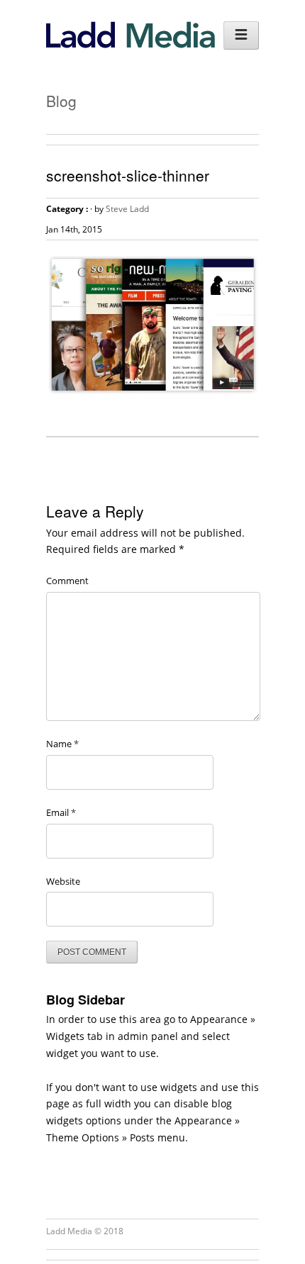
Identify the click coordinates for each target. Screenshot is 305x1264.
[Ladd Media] (130, 44)
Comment (67, 580)
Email (61, 812)
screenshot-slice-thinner (127, 175)
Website (63, 881)
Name (62, 743)
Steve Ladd (127, 209)
